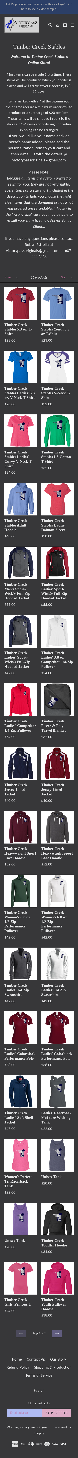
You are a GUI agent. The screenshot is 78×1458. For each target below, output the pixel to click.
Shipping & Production (53, 1368)
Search (39, 1391)
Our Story (58, 1360)
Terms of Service (39, 1376)
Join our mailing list (39, 1403)
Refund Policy (18, 1368)
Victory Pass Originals (35, 1427)
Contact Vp (36, 1360)
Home (17, 1360)
